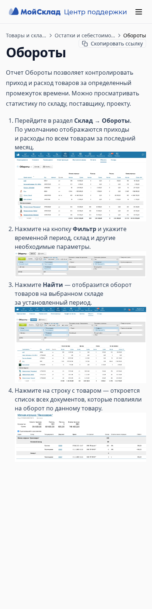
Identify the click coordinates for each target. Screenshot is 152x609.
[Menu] (138, 11)
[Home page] (68, 11)
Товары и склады (26, 35)
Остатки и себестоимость (85, 35)
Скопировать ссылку (117, 43)
